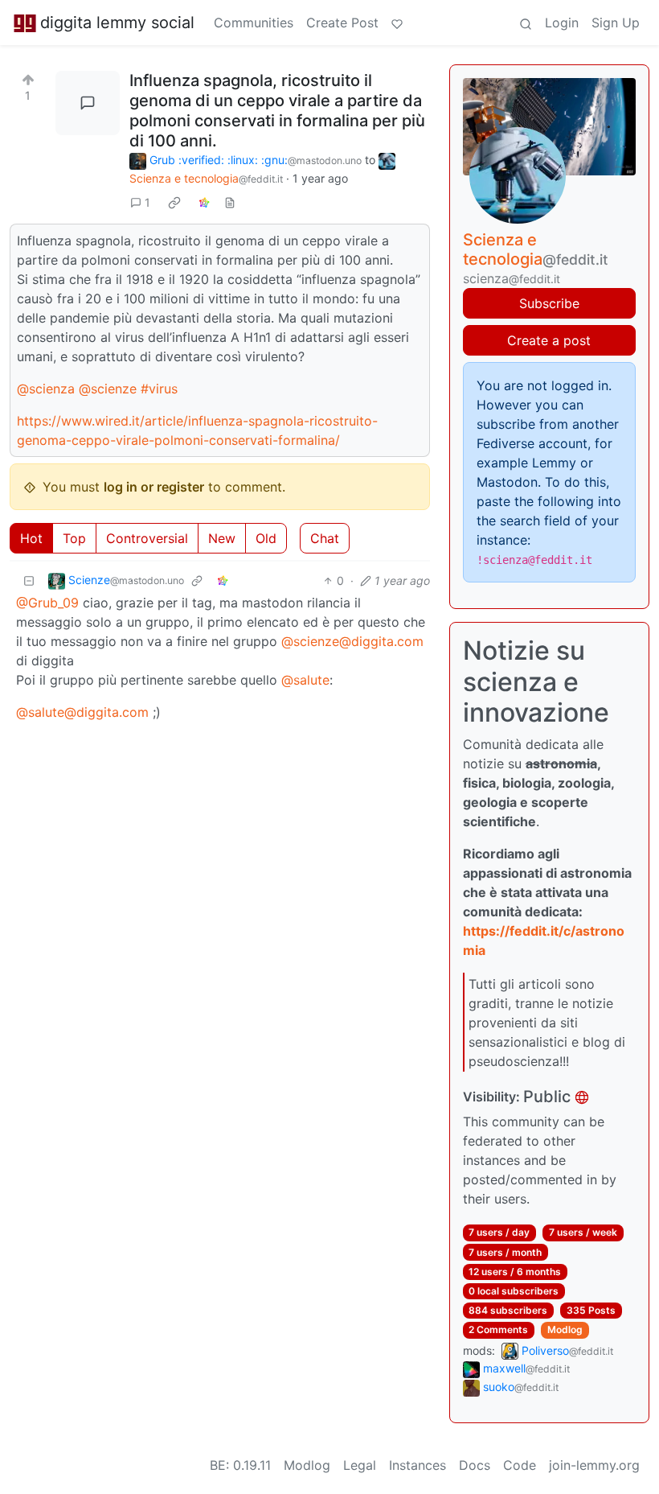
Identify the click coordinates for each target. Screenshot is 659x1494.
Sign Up (615, 22)
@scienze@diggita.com (352, 641)
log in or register (154, 487)
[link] (174, 202)
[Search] (525, 22)
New (221, 538)
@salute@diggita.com (82, 712)
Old (266, 538)
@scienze (108, 389)
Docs (474, 1465)
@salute (305, 680)
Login (562, 22)
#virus (159, 389)
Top (74, 538)
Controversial (147, 538)
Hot (31, 538)
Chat (324, 538)
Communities (253, 22)
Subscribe (549, 303)
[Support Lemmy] (397, 22)
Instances (417, 1465)
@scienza (46, 389)
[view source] (230, 202)
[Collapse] (29, 580)
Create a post (549, 340)
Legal (359, 1465)
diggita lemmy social (117, 22)
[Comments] (87, 103)
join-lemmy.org (594, 1465)
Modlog (565, 1329)
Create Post (342, 22)
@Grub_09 (47, 603)
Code (519, 1465)
